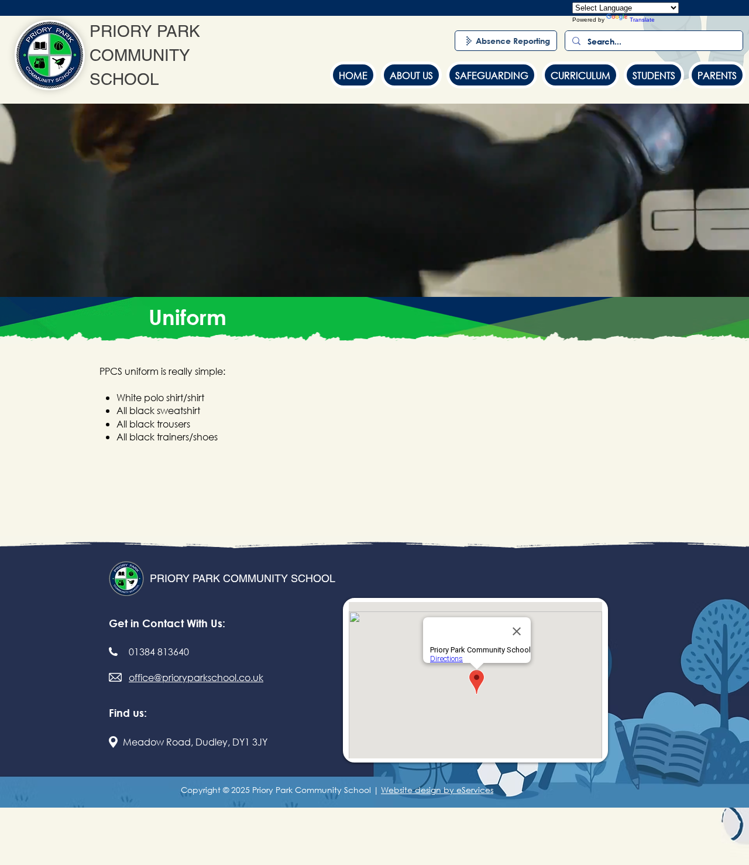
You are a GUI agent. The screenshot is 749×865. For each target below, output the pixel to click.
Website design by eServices (437, 789)
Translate (642, 19)
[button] (411, 74)
